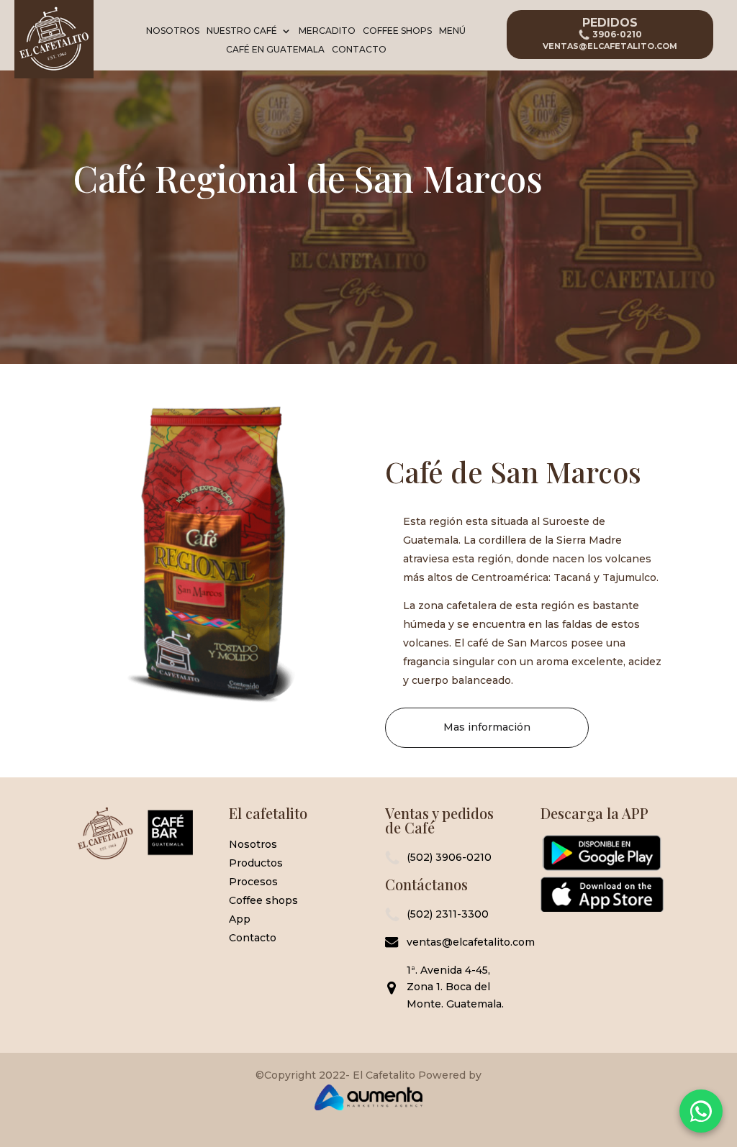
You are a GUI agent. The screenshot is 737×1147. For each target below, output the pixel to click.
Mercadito (327, 31)
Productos (256, 862)
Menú (452, 31)
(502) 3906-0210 (449, 857)
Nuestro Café (242, 31)
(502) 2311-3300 (448, 914)
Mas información (486, 727)
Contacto (359, 50)
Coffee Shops (397, 31)
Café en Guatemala (275, 50)
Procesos (253, 881)
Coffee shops (263, 900)
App (239, 919)
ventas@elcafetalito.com (457, 942)
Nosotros (172, 31)
